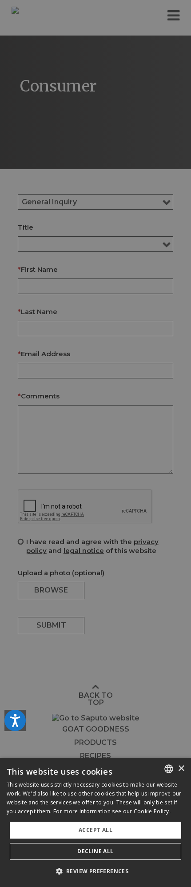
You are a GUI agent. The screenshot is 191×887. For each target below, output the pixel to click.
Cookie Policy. (152, 811)
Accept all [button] (95, 830)
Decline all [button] (95, 851)
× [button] (181, 768)
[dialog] (95, 822)
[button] (96, 871)
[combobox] (168, 768)
